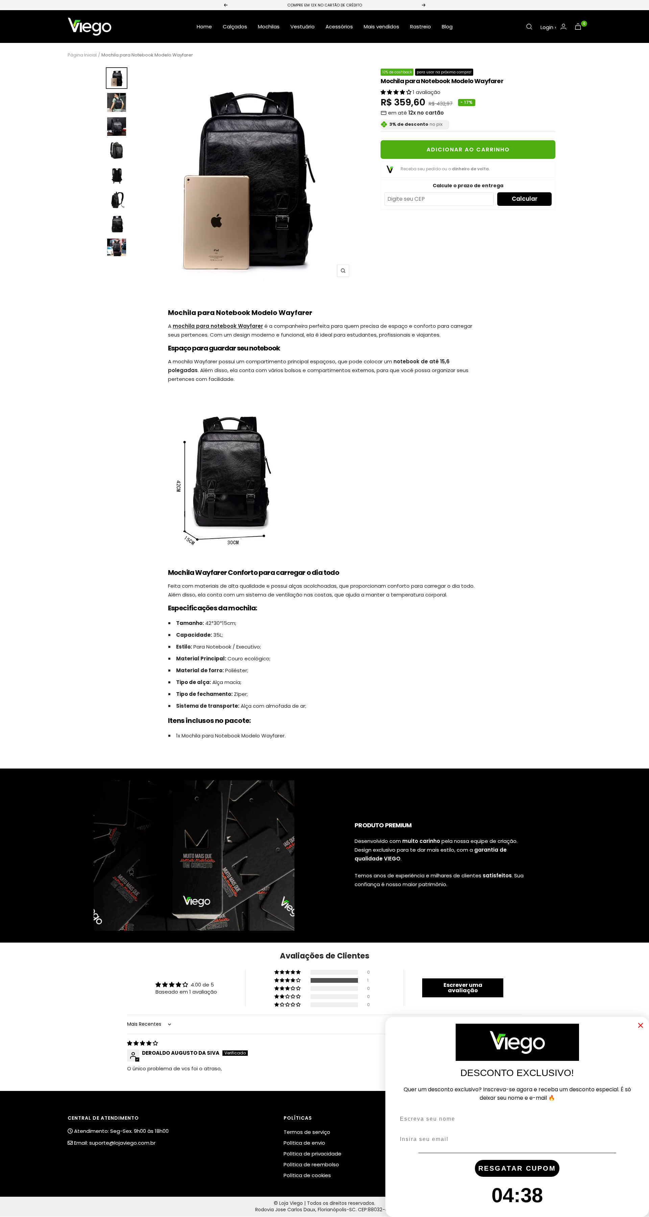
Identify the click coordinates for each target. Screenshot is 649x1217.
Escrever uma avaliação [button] (462, 987)
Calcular (524, 199)
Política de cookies (307, 1175)
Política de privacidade (312, 1153)
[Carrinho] (578, 26)
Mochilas (269, 26)
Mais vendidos (381, 26)
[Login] (563, 26)
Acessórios (339, 26)
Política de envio (304, 1142)
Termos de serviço (307, 1132)
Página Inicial (82, 55)
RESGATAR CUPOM (517, 1168)
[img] (142, 1043)
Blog (447, 26)
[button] (397, 92)
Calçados (235, 26)
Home (204, 26)
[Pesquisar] (529, 27)
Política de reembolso (311, 1164)
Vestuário (302, 26)
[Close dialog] (640, 1025)
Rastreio (420, 26)
